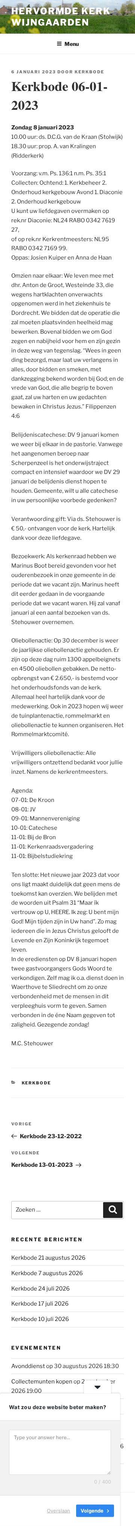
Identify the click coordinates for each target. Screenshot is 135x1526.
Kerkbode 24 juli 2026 (40, 1288)
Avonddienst (28, 1366)
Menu (71, 44)
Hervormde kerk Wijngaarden (61, 17)
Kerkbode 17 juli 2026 (40, 1303)
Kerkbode (89, 71)
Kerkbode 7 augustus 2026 (47, 1273)
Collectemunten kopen (41, 1381)
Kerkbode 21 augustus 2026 (48, 1257)
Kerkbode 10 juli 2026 (40, 1319)
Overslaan (58, 1511)
